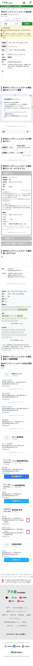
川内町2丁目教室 (7, 380)
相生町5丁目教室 (7, 407)
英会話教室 (7, 8)
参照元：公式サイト (26, 190)
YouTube (22, 601)
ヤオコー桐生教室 (7, 444)
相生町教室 (5, 420)
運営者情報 (21, 615)
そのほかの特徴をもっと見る (16, 323)
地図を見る (7, 386)
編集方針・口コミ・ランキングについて (16, 611)
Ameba (10, 646)
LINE (15, 598)
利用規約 (28, 615)
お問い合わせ (10, 625)
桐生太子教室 (6, 393)
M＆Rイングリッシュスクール (16, 54)
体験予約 (16, 476)
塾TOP (2, 8)
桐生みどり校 (6, 527)
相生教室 (4, 467)
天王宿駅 (21, 8)
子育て (13, 601)
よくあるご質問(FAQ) (21, 625)
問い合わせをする (6, 350)
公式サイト (16, 501)
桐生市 (16, 8)
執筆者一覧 (5, 615)
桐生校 (4, 492)
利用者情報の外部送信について (12, 622)
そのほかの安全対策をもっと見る (16, 340)
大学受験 (24, 597)
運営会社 (24, 622)
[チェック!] (28, 520)
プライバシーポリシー (15, 618)
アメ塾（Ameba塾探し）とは (19, 607)
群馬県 (12, 8)
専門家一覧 (13, 615)
